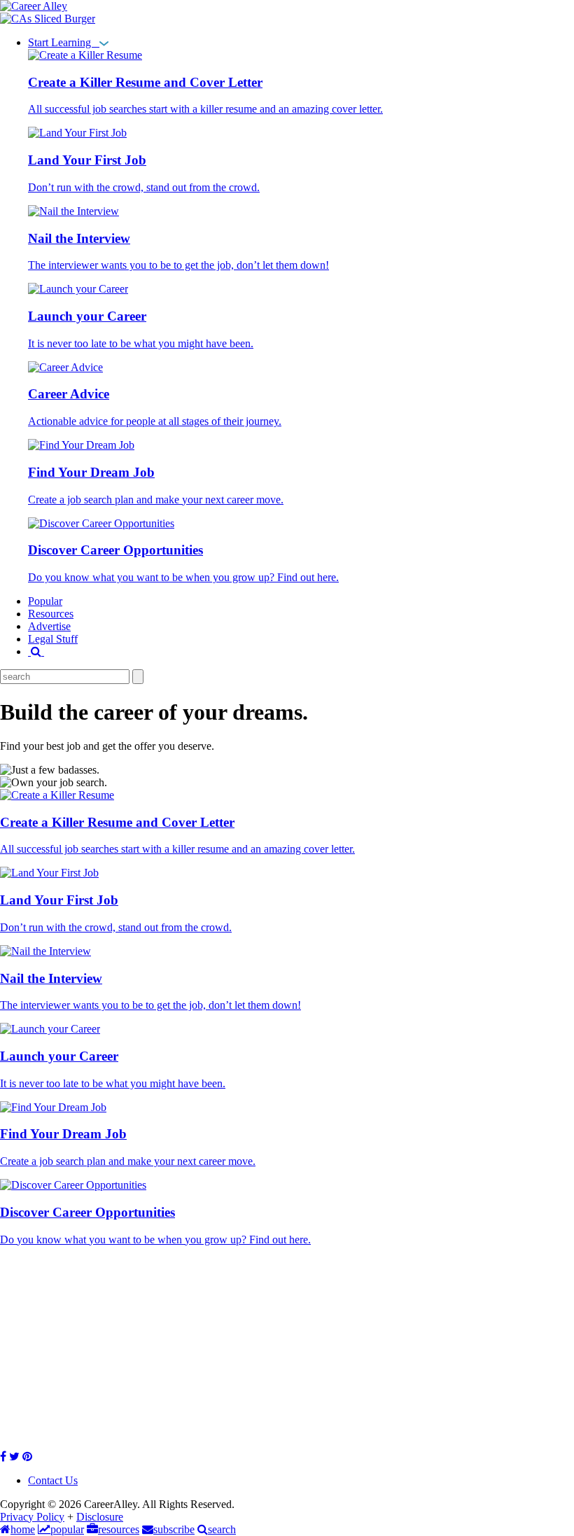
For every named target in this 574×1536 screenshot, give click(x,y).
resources (118, 1529)
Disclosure (99, 1517)
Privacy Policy (32, 1517)
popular (67, 1529)
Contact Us (53, 1480)
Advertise (49, 626)
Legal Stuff (53, 639)
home (22, 1529)
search (222, 1529)
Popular (45, 601)
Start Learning (63, 42)
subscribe (174, 1529)
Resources (51, 614)
